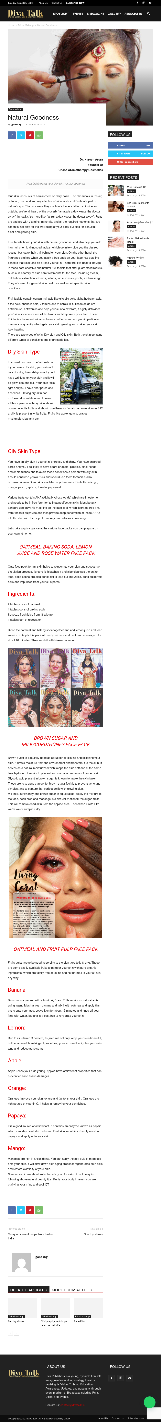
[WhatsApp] (39, 135)
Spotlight (61, 14)
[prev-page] (10, 1333)
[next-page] (16, 1333)
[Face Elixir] (88, 1308)
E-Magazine (95, 14)
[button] (148, 14)
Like (148, 145)
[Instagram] (144, 3)
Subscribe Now (75, 3)
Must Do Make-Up (136, 186)
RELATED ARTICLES (28, 1289)
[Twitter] (21, 135)
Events (77, 14)
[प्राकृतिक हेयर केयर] (116, 261)
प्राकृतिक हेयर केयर (135, 257)
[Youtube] (150, 3)
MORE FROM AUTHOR (72, 1289)
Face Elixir (79, 1321)
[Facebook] (137, 3)
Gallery (114, 14)
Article (131, 191)
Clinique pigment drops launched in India (30, 1236)
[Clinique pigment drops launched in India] (55, 1308)
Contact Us (56, 2)
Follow (145, 153)
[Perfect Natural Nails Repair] (116, 241)
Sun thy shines (93, 1234)
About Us (43, 2)
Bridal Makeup (15, 109)
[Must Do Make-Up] (116, 190)
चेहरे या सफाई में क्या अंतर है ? (140, 222)
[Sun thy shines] (22, 1308)
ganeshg (16, 124)
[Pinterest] (30, 135)
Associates (133, 14)
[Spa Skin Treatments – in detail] (116, 206)
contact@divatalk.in (72, 1405)
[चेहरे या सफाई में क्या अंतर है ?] (116, 226)
